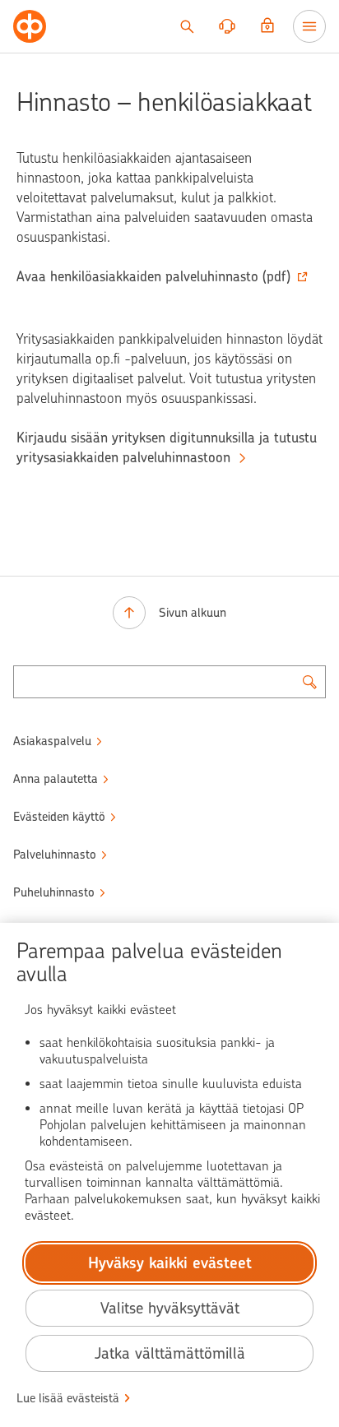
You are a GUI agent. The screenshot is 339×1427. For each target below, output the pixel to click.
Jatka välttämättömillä (170, 1353)
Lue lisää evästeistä (67, 1398)
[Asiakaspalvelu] (227, 26)
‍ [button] (153, 276)
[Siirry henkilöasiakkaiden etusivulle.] (29, 26)
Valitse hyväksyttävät (169, 1308)
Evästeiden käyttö (59, 816)
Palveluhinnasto (54, 854)
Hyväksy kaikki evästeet (170, 1262)
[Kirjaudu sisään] (267, 26)
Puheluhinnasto (54, 892)
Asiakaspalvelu (52, 741)
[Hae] (186, 26)
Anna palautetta (55, 778)
